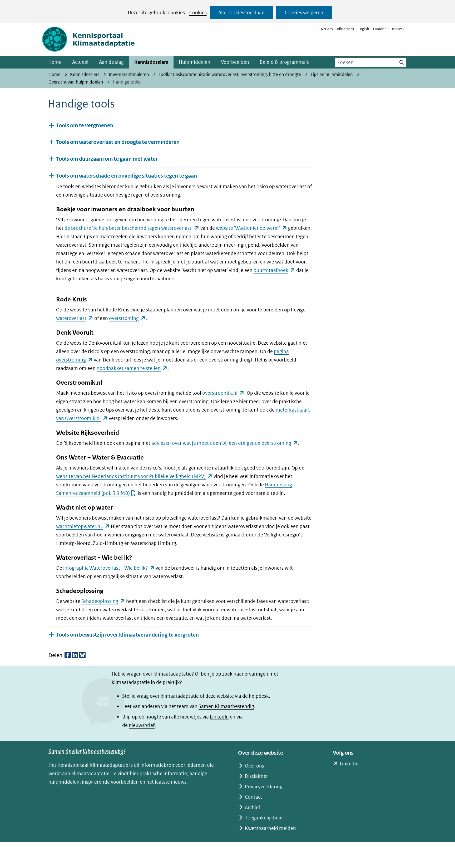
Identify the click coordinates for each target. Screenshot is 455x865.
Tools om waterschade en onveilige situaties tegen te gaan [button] (126, 176)
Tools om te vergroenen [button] (84, 125)
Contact (253, 797)
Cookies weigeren (304, 12)
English (363, 29)
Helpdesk (397, 29)
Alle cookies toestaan (241, 12)
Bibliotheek (345, 29)
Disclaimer (256, 776)
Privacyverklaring (264, 787)
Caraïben (379, 29)
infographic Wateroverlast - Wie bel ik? (109, 568)
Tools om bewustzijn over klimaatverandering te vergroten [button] (127, 634)
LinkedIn (219, 717)
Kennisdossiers (151, 62)
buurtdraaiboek (274, 270)
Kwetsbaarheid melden (270, 828)
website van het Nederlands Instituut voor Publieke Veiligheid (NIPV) (134, 476)
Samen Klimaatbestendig (226, 706)
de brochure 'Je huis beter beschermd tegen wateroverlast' (132, 228)
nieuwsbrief (142, 725)
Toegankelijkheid (264, 818)
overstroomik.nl (223, 393)
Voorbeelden (235, 62)
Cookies (198, 12)
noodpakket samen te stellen (132, 368)
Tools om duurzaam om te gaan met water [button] (107, 159)
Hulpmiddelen (194, 62)
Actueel (80, 62)
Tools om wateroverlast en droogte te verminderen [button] (118, 142)
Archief (252, 807)
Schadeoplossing (103, 601)
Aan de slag (111, 62)
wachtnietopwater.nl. (83, 526)
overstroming (127, 318)
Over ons (326, 29)
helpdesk (258, 696)
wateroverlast (74, 318)
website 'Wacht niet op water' (251, 228)
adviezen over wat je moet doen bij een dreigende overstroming (224, 443)
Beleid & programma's (284, 62)
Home (55, 62)
